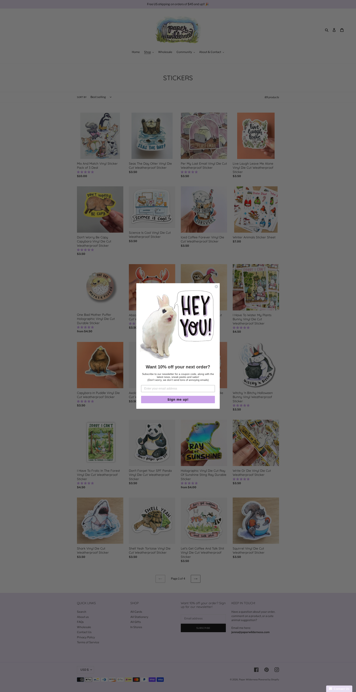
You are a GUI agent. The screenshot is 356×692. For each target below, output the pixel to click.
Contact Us (341, 688)
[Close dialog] (216, 286)
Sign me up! (178, 399)
